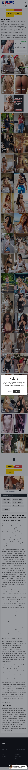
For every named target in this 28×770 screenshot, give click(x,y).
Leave (10, 391)
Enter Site (17, 391)
